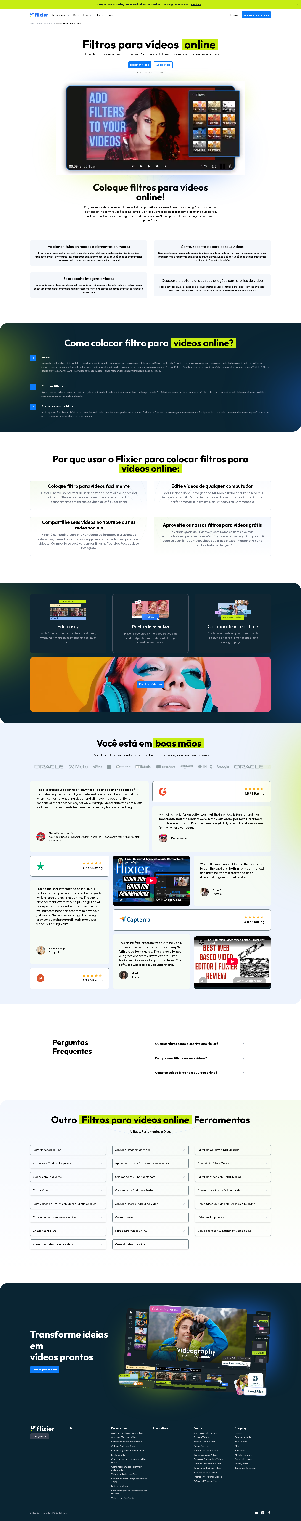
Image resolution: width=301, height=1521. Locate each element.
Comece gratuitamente (256, 14)
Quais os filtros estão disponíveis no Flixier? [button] (186, 1044)
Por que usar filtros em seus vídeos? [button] (181, 1058)
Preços (111, 14)
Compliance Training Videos (208, 1468)
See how (196, 4)
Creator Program (243, 1459)
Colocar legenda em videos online (128, 1450)
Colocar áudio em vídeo (123, 1446)
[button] (60, 15)
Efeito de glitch (118, 1454)
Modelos (233, 14)
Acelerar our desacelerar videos (127, 1432)
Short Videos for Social (205, 1432)
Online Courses (201, 1446)
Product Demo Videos (204, 1441)
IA (71, 1428)
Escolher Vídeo (139, 64)
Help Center (241, 1441)
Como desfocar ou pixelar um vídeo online (129, 1461)
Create (198, 1428)
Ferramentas (45, 23)
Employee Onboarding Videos (208, 1459)
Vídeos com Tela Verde (122, 1498)
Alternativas (160, 1428)
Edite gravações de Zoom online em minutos (129, 1492)
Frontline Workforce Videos (208, 1476)
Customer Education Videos (207, 1463)
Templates (240, 1450)
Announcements (243, 1437)
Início (32, 23)
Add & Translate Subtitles (206, 1450)
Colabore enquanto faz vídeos (126, 1441)
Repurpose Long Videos (205, 1454)
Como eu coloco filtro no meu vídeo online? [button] (186, 1072)
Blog (237, 1446)
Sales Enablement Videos (206, 1472)
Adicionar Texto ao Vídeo (124, 1437)
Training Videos (201, 1437)
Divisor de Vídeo (119, 1486)
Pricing (238, 1432)
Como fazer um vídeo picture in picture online (126, 1468)
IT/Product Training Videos (207, 1481)
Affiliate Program (243, 1454)
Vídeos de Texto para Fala (124, 1474)
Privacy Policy (241, 1463)
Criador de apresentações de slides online (129, 1480)
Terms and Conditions (246, 1468)
